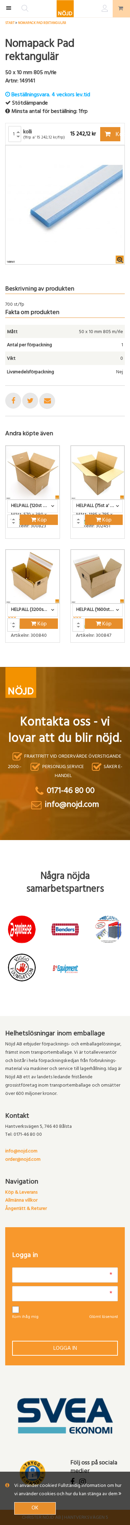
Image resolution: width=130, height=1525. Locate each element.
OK (35, 1508)
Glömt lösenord (103, 1317)
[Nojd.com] (65, 8)
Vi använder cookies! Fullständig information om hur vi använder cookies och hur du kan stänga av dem (67, 1490)
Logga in (65, 1349)
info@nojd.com (21, 1151)
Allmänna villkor (21, 1200)
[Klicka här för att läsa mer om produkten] (33, 473)
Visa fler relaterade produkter (46, 661)
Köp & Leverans (21, 1192)
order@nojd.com (23, 1160)
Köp (117, 135)
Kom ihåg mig (25, 1317)
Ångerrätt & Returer (26, 1209)
